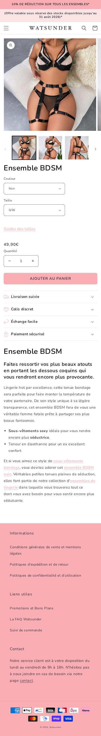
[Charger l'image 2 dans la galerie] (50, 148)
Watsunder (55, 727)
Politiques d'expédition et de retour (39, 564)
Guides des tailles (20, 229)
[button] (6, 28)
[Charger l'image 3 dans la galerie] (77, 148)
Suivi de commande (26, 630)
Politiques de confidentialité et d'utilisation (45, 575)
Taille (8, 200)
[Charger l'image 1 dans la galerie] (24, 148)
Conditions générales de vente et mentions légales (45, 550)
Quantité (10, 251)
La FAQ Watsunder (26, 619)
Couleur (10, 179)
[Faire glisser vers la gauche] (5, 149)
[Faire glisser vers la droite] (95, 149)
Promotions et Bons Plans (31, 608)
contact (26, 680)
